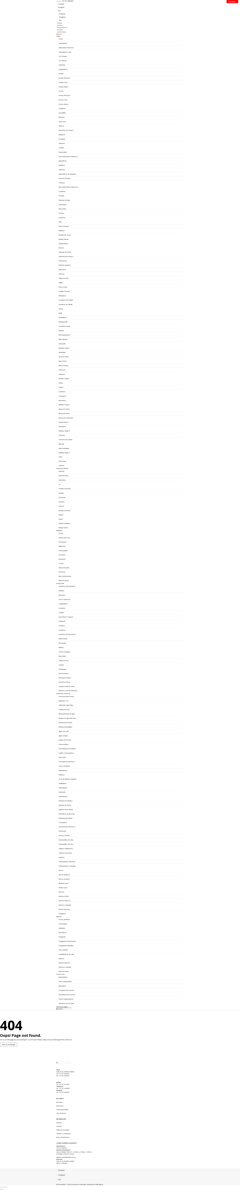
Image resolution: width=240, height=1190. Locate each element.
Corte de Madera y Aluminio (67, 779)
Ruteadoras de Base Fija (66, 814)
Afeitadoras (62, 296)
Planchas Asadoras (65, 265)
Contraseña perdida (62, 1109)
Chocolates (62, 480)
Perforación (62, 831)
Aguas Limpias (63, 736)
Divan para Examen (65, 678)
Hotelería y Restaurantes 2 (67, 634)
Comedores (62, 396)
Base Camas (63, 361)
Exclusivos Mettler (62, 468)
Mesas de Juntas (64, 568)
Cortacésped (63, 924)
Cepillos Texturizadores (66, 753)
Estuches (61, 502)
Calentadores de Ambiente (67, 174)
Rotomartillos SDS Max (66, 840)
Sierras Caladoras (64, 875)
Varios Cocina (63, 287)
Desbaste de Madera (65, 801)
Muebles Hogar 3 (64, 405)
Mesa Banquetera (64, 335)
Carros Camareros (64, 599)
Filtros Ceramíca (64, 226)
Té (59, 484)
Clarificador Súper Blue (66, 705)
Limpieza (61, 857)
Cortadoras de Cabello (66, 300)
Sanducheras (63, 204)
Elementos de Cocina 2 (66, 256)
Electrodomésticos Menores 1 (68, 156)
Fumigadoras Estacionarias (67, 941)
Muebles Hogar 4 (64, 431)
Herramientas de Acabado (67, 749)
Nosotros (59, 1123)
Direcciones (59, 1106)
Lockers (61, 563)
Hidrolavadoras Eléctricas (67, 862)
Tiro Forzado (63, 56)
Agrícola (58, 916)
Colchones (62, 392)
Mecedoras (62, 400)
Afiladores (62, 135)
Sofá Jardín (62, 344)
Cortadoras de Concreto (66, 990)
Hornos (61, 91)
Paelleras (62, 230)
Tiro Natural (62, 60)
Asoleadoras (63, 317)
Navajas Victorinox (64, 510)
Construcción (60, 974)
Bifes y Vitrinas (63, 365)
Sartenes (61, 274)
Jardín (60, 313)
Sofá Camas (62, 461)
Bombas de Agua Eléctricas (67, 718)
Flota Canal (62, 757)
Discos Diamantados (65, 981)
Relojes (61, 515)
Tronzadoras (63, 822)
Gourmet (61, 471)
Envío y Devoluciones (62, 1137)
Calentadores (63, 43)
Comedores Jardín (64, 326)
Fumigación (62, 937)
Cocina (61, 39)
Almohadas (62, 352)
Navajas (61, 493)
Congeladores (63, 69)
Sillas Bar (61, 444)
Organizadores (63, 243)
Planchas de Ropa (64, 200)
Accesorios (62, 497)
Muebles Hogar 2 (64, 378)
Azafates (61, 591)
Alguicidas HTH (63, 701)
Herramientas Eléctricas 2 (67, 827)
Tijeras (61, 309)
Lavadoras (62, 217)
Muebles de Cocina (65, 235)
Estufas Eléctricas (64, 78)
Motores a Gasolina (65, 905)
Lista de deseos (61, 32)
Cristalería (62, 139)
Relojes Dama (63, 528)
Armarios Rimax (64, 357)
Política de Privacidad (62, 1130)
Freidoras (62, 183)
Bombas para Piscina (65, 722)
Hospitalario (62, 669)
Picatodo (61, 196)
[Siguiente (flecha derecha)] (2, 1189)
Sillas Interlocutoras (65, 576)
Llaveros (61, 506)
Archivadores (63, 542)
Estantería (62, 559)
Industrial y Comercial (63, 693)
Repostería (62, 269)
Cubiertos (62, 143)
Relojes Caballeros (65, 523)
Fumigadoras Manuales (66, 945)
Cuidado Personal (64, 291)
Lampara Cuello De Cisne (67, 686)
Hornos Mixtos (63, 104)
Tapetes (61, 465)
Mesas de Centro (64, 409)
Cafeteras (62, 170)
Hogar (58, 36)
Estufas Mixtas (63, 87)
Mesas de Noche (64, 413)
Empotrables (63, 152)
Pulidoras (62, 775)
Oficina (61, 533)
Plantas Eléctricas (64, 909)
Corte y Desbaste (64, 766)
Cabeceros (62, 370)
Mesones (62, 117)
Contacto (59, 23)
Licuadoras (62, 191)
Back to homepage (8, 1044)
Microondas (62, 209)
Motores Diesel (64, 896)
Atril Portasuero (64, 673)
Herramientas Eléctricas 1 (67, 762)
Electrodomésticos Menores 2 (68, 187)
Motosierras (63, 932)
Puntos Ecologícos (64, 652)
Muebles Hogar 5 (64, 453)
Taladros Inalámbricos (66, 848)
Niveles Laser (63, 888)
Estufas (61, 74)
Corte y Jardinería (64, 919)
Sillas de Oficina (64, 580)
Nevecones (62, 122)
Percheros (62, 572)
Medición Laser (63, 883)
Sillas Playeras (63, 339)
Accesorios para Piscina (66, 696)
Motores (61, 892)
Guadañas (62, 928)
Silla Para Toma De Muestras (68, 690)
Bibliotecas (62, 546)
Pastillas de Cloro (64, 709)
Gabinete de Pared (65, 252)
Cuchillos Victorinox (65, 489)
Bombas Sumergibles (65, 727)
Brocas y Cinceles (64, 835)
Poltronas (62, 435)
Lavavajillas (62, 113)
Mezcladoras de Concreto (67, 995)
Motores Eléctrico (64, 901)
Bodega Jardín (63, 322)
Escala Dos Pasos (64, 682)
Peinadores (62, 426)
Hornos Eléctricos (64, 95)
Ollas (60, 222)
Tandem (61, 665)
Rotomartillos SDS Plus (66, 844)
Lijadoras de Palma (65, 805)
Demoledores (63, 796)
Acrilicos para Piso (64, 538)
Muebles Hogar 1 (64, 348)
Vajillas (61, 283)
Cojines (61, 387)
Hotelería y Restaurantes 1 (67, 586)
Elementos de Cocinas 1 (66, 130)
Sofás (60, 457)
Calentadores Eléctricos (66, 48)
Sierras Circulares (64, 879)
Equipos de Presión (65, 740)
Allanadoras (62, 986)
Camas (61, 383)
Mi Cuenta (59, 1102)
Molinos (61, 647)
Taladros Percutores (65, 853)
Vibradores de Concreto (66, 1003)
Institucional (60, 583)
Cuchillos (61, 148)
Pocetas (61, 213)
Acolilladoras (63, 783)
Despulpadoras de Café (66, 954)
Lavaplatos (62, 108)
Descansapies (63, 550)
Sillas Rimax (62, 656)
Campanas (62, 65)
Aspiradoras (62, 161)
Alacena (61, 248)
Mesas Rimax (63, 639)
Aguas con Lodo (64, 731)
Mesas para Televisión (66, 418)
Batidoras (62, 165)
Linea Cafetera (63, 950)
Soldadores (62, 914)
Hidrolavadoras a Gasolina (67, 866)
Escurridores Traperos (66, 617)
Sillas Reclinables (64, 448)
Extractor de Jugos (65, 178)
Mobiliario (59, 530)
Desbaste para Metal (65, 818)
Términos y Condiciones (63, 1133)
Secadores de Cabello (66, 304)
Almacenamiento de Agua (67, 714)
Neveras (61, 126)
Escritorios (62, 555)
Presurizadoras (64, 744)
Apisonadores (63, 977)
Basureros (62, 595)
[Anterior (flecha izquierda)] (1, 1189)
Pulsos (61, 519)
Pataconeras (63, 261)
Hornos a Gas (63, 100)
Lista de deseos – (61, 1113)
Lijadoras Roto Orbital (66, 809)
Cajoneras (62, 374)
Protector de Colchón (65, 439)
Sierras (61, 870)
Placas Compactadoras (66, 999)
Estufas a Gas (63, 82)
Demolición (62, 792)
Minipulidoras (63, 770)
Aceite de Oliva (63, 476)
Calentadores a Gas (65, 52)
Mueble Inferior (64, 239)
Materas (61, 331)
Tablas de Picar (64, 278)
